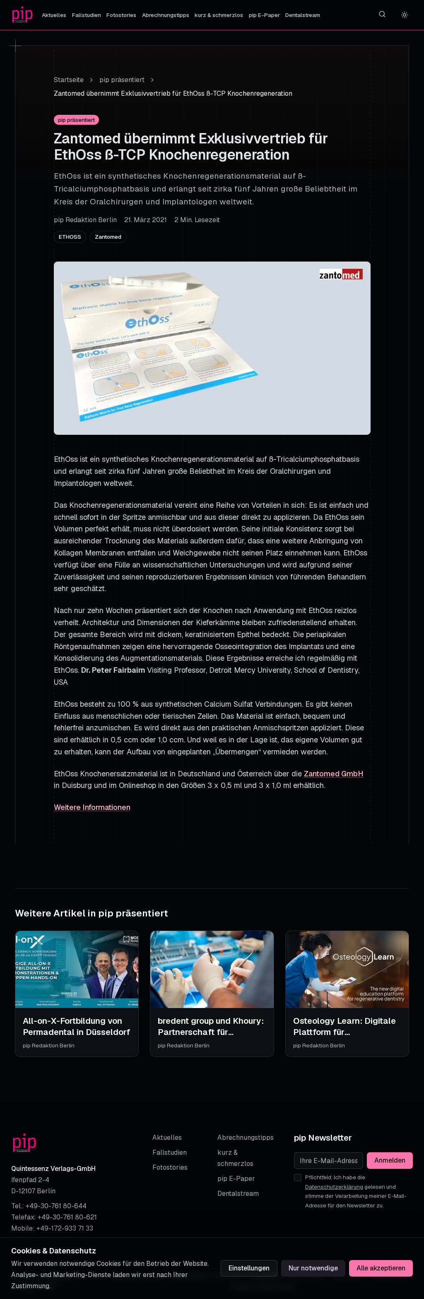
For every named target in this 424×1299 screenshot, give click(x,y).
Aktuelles (54, 15)
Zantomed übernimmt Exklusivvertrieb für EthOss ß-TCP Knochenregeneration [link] (173, 93)
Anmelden (389, 1160)
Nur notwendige (313, 1268)
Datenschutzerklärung (334, 1186)
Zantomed (108, 236)
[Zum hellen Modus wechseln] (404, 15)
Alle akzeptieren (381, 1268)
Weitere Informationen (92, 807)
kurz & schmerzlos (219, 15)
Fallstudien (86, 15)
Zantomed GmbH (334, 773)
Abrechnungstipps (165, 15)
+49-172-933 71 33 (64, 1228)
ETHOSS (70, 236)
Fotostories (121, 15)
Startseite (69, 79)
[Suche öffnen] (382, 14)
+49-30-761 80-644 (56, 1206)
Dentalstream (302, 15)
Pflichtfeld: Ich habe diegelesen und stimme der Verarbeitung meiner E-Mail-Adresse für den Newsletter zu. (356, 1191)
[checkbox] (297, 1177)
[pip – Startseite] (22, 15)
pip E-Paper (264, 15)
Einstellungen (249, 1268)
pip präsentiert (122, 79)
